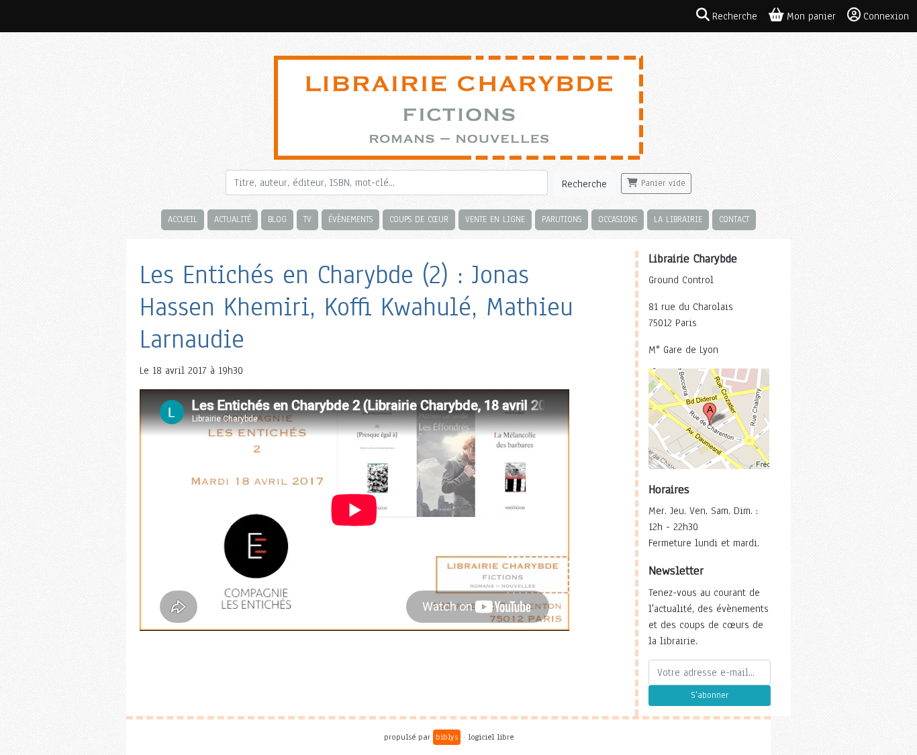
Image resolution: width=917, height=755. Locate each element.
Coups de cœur (418, 219)
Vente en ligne (495, 219)
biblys (447, 737)
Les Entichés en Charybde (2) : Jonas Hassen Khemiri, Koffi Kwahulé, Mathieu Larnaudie (356, 307)
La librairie (678, 219)
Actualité (232, 219)
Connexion (886, 16)
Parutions (561, 219)
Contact (734, 219)
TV (307, 219)
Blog (277, 219)
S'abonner (709, 695)
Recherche (584, 184)
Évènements (350, 219)
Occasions (617, 219)
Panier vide (661, 183)
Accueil (182, 219)
